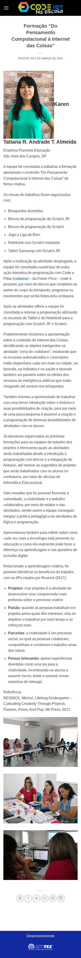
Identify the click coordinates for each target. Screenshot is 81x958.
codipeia (20, 279)
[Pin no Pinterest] (52, 898)
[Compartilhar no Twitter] (36, 898)
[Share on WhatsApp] (20, 898)
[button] (6, 7)
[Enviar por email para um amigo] (44, 898)
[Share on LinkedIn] (61, 898)
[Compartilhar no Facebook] (28, 898)
